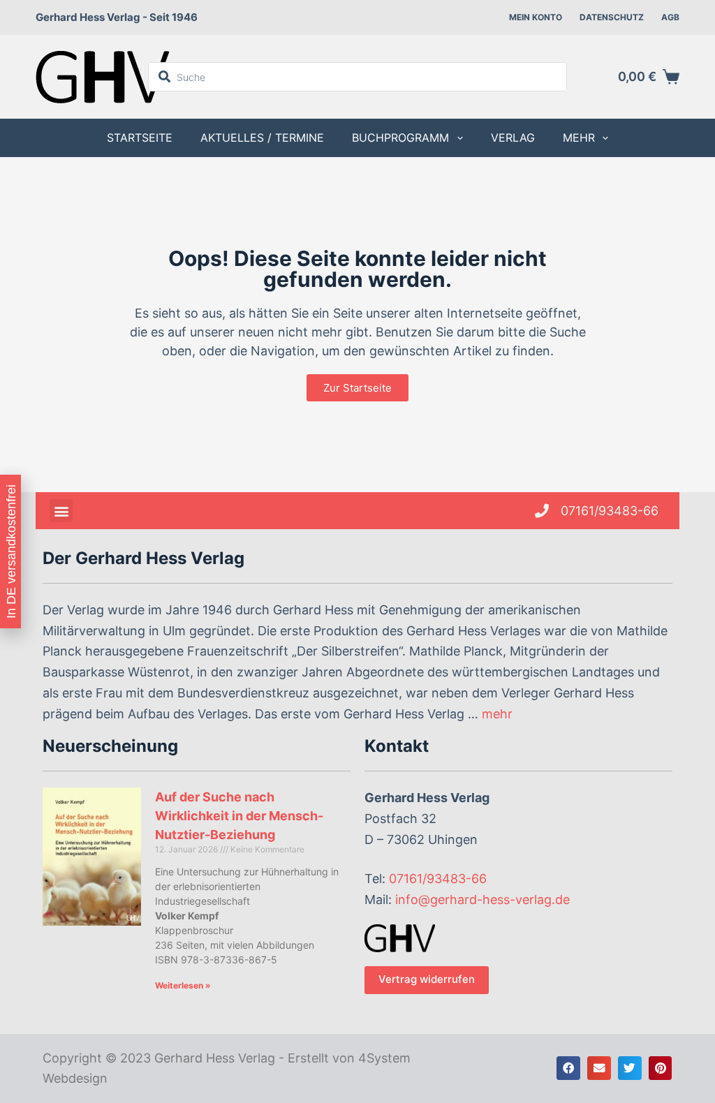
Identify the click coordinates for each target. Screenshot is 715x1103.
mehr (497, 713)
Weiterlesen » (183, 985)
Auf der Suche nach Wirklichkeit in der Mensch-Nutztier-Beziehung (239, 816)
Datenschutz (612, 17)
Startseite (139, 138)
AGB (670, 17)
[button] (61, 510)
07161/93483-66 (438, 878)
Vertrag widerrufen (426, 979)
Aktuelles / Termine (262, 138)
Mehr (579, 138)
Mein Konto (535, 17)
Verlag (513, 138)
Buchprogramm (400, 138)
